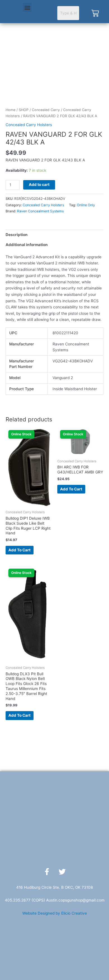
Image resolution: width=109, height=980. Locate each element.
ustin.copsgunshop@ (67, 900)
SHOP (24, 110)
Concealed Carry (46, 110)
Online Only (86, 205)
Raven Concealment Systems (40, 211)
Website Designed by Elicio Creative (54, 913)
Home (10, 110)
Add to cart (39, 184)
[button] (27, 7)
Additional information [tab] (27, 244)
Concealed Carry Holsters (29, 124)
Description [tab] (17, 234)
